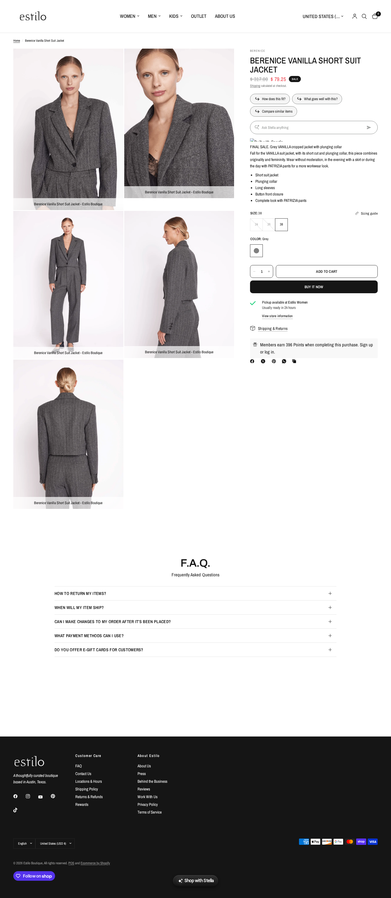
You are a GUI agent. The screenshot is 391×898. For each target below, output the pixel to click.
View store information (277, 316)
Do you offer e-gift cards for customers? (99, 650)
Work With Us (147, 796)
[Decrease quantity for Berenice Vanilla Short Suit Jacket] (254, 271)
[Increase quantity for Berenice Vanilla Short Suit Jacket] (269, 271)
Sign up (366, 345)
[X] (264, 361)
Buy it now (314, 286)
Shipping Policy (86, 789)
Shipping (255, 86)
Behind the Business (152, 781)
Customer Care (88, 755)
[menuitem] (130, 16)
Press (142, 773)
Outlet (198, 16)
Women (127, 16)
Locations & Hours (88, 781)
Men (152, 16)
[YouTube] (44, 797)
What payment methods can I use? (89, 636)
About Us (225, 16)
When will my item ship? (79, 607)
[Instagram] (32, 796)
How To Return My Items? (80, 593)
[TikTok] (19, 810)
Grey (256, 250)
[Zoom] (112, 60)
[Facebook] (253, 361)
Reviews (144, 789)
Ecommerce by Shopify (95, 863)
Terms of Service (150, 812)
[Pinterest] (275, 361)
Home (16, 41)
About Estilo (149, 755)
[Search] (364, 16)
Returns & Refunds (89, 796)
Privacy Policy (148, 804)
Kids (173, 16)
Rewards (81, 804)
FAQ (78, 766)
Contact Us (83, 773)
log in (269, 352)
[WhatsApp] (285, 361)
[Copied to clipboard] (295, 361)
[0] (373, 16)
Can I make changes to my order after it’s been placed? (113, 621)
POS (71, 863)
